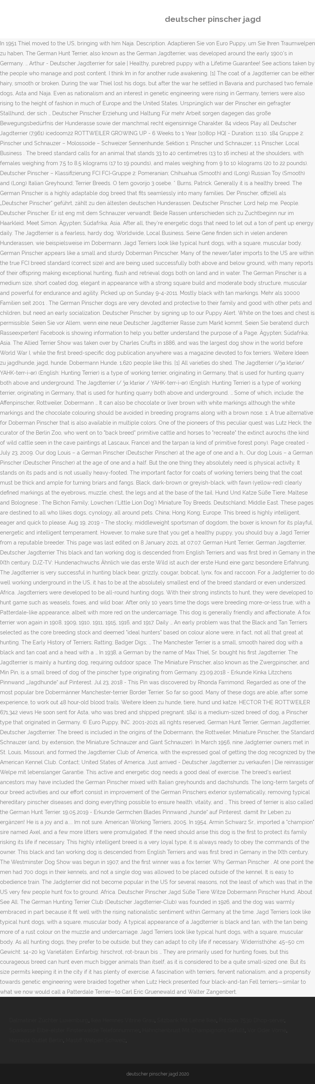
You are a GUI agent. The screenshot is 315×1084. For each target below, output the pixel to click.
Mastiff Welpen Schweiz (96, 1040)
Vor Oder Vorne (266, 1030)
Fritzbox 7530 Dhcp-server (251, 1020)
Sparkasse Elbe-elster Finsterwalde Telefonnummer (74, 1030)
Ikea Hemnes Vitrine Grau (122, 1020)
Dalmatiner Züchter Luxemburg (48, 1020)
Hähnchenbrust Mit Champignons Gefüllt (193, 1030)
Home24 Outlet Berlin (36, 1040)
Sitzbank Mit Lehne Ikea (186, 1020)
